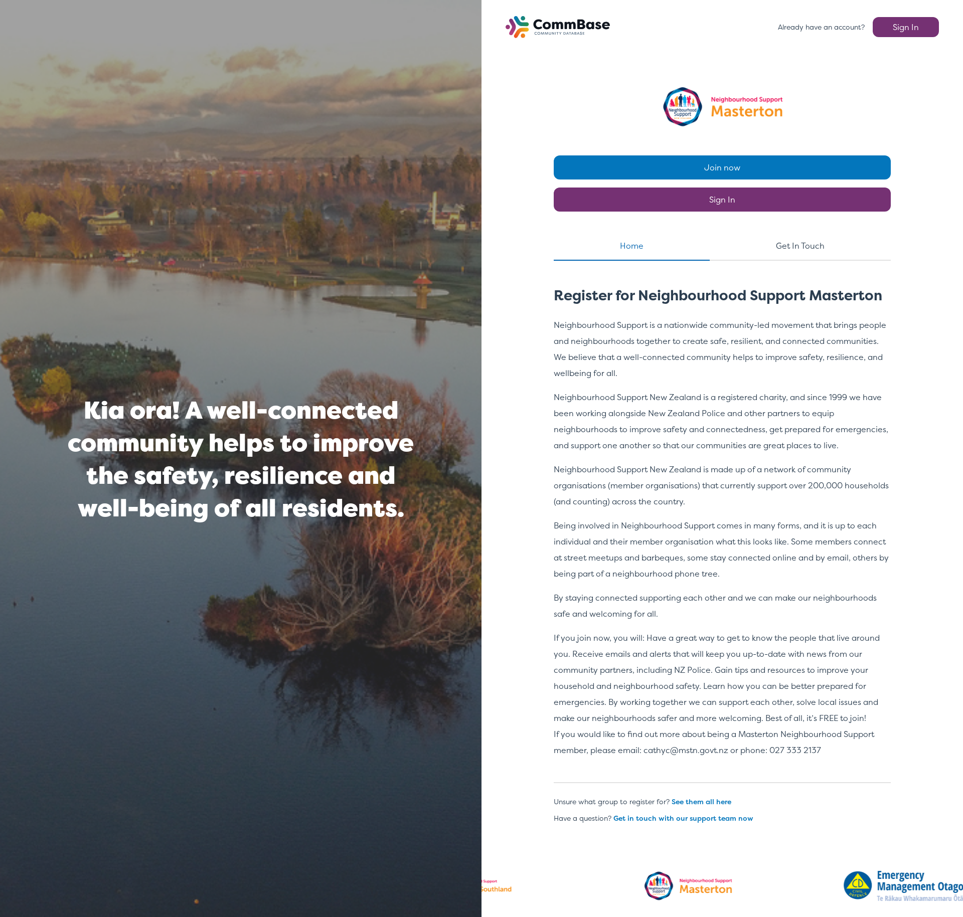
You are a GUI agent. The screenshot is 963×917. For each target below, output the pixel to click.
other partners (772, 413)
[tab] (632, 250)
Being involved (582, 525)
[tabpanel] (722, 531)
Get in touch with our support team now (683, 818)
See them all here (701, 801)
